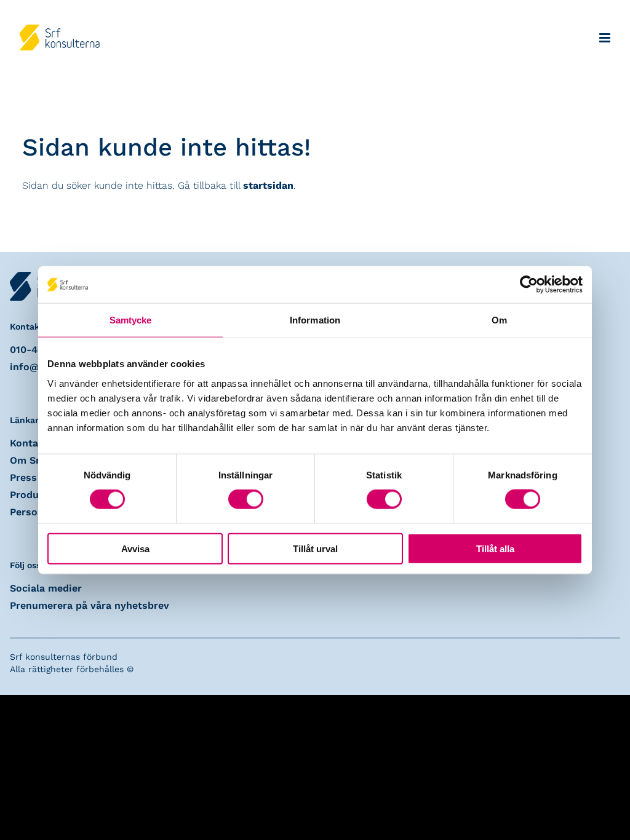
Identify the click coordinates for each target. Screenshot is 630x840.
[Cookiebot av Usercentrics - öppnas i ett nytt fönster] (529, 284)
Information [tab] (315, 320)
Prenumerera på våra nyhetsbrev (89, 605)
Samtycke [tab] (131, 320)
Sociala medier (46, 588)
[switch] (245, 499)
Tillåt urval (315, 548)
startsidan (268, 185)
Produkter (34, 495)
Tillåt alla (495, 548)
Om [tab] (499, 320)
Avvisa (135, 548)
